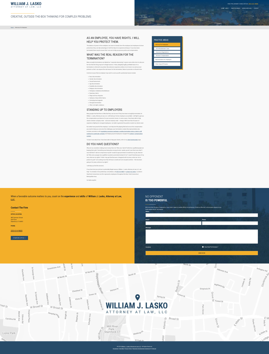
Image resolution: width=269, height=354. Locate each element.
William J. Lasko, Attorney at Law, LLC (131, 346)
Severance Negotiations (240, 29)
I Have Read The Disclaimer (211, 247)
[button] (267, 343)
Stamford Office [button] (19, 238)
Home (222, 8)
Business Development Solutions (141, 348)
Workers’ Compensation (240, 33)
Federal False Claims (239, 21)
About (227, 8)
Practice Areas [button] (235, 8)
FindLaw (154, 348)
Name (147, 211)
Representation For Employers (163, 59)
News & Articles (246, 8)
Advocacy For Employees (161, 44)
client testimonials (132, 139)
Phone (204, 219)
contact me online (131, 171)
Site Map (121, 348)
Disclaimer (148, 247)
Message (148, 227)
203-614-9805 (253, 4)
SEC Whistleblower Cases (240, 17)
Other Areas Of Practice (161, 64)
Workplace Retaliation (240, 25)
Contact (256, 8)
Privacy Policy (128, 348)
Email (148, 219)
